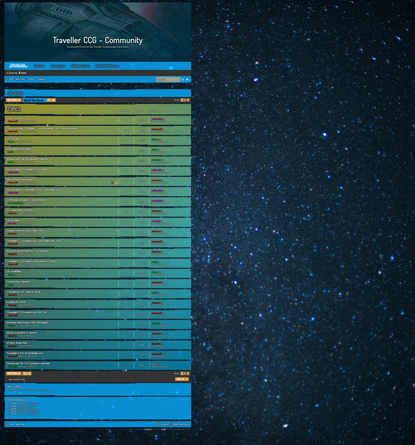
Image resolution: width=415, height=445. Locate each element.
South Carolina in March (21, 333)
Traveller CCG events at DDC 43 (26, 312)
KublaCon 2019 (15, 302)
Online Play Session (18, 282)
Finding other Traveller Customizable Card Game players (42, 128)
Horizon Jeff (13, 121)
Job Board (15, 93)
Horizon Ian (156, 180)
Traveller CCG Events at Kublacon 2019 (30, 261)
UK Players (13, 139)
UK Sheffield (13, 271)
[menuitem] (180, 424)
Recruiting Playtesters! (20, 179)
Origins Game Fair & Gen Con (24, 230)
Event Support (15, 118)
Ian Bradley (148, 429)
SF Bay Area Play (16, 343)
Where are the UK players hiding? (27, 159)
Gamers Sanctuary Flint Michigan (27, 322)
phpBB (163, 429)
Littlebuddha (157, 119)
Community (57, 65)
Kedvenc (11, 141)
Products (38, 65)
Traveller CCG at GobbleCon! (24, 353)
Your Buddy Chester (15, 203)
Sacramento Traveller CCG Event (27, 169)
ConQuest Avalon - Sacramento (26, 200)
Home (18, 65)
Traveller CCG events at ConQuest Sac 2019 (33, 241)
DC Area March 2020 (19, 210)
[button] (188, 100)
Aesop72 (155, 364)
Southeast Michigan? (19, 149)
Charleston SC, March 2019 (23, 292)
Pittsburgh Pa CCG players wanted (28, 363)
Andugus (11, 325)
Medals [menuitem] (23, 73)
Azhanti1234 (12, 366)
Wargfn (154, 262)
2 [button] (184, 100)
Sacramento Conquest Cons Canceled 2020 (34, 190)
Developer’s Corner (80, 65)
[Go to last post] (163, 119)
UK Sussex (12, 220)
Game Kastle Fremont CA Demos (27, 251)
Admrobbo (12, 223)
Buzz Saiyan (156, 160)
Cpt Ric (11, 152)
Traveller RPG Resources (107, 65)
